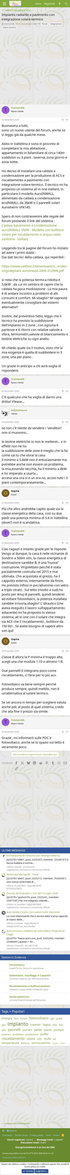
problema (18, 1034)
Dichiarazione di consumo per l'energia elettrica (33, 855)
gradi (59, 1018)
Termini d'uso (21, 1135)
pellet (38, 1030)
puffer (44, 1034)
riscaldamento (13, 1038)
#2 (67, 391)
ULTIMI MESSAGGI (13, 850)
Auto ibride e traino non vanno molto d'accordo (33, 912)
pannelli (14, 1029)
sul (54, 1038)
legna (46, 1024)
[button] (3, 1130)
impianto (17, 1023)
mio (61, 1024)
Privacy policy (36, 1135)
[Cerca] (66, 4)
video (62, 1043)
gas (52, 1018)
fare (16, 1018)
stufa (47, 1039)
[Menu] (4, 3)
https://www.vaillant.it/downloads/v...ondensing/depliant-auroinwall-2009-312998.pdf (34, 268)
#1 (67, 119)
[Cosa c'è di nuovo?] (59, 4)
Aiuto (48, 1135)
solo (39, 1038)
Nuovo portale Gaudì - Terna (22, 874)
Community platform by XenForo (28, 1153)
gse (4, 1024)
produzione (31, 1034)
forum (45, 24)
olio (4, 1030)
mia (54, 1024)
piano (48, 1030)
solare (31, 1039)
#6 (67, 651)
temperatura (10, 1043)
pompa (58, 1030)
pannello (27, 1030)
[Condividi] (63, 120)
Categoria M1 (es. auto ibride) (21, 926)
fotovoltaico (39, 1018)
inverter (35, 1024)
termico (25, 1043)
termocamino (41, 1043)
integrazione (56, 24)
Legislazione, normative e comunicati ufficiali (28, 869)
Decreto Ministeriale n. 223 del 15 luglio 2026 (32, 893)
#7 (67, 731)
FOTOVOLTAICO (14, 888)
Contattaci (7, 1135)
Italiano (13, 1130)
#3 (67, 422)
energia (7, 1018)
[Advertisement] (35, 66)
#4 (67, 502)
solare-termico (9, 27)
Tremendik (9, 23)
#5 (67, 543)
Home (56, 1135)
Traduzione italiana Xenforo (14, 1157)
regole (55, 1043)
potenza (6, 1034)
